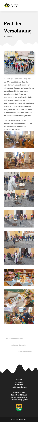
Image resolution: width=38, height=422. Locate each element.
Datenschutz (19, 385)
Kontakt (19, 380)
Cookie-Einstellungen (19, 387)
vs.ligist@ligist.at (22, 400)
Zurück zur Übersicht (18, 345)
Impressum (19, 382)
